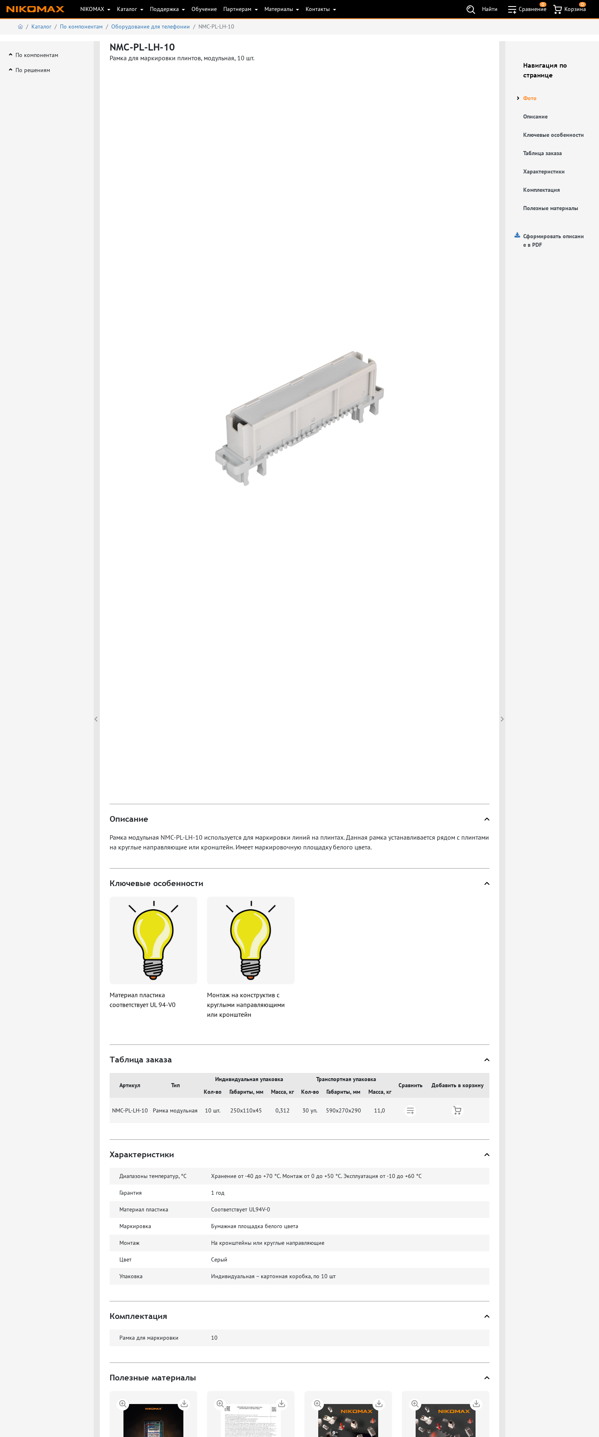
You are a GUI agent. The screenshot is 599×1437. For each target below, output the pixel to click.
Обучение (204, 9)
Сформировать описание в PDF (553, 240)
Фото (530, 98)
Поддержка (165, 9)
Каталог (128, 9)
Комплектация (541, 189)
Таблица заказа (542, 153)
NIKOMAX (93, 9)
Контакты (318, 9)
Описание (535, 116)
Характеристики (544, 171)
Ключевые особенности (553, 134)
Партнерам (238, 9)
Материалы (279, 9)
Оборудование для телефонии (150, 26)
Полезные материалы (550, 208)
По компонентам (81, 26)
